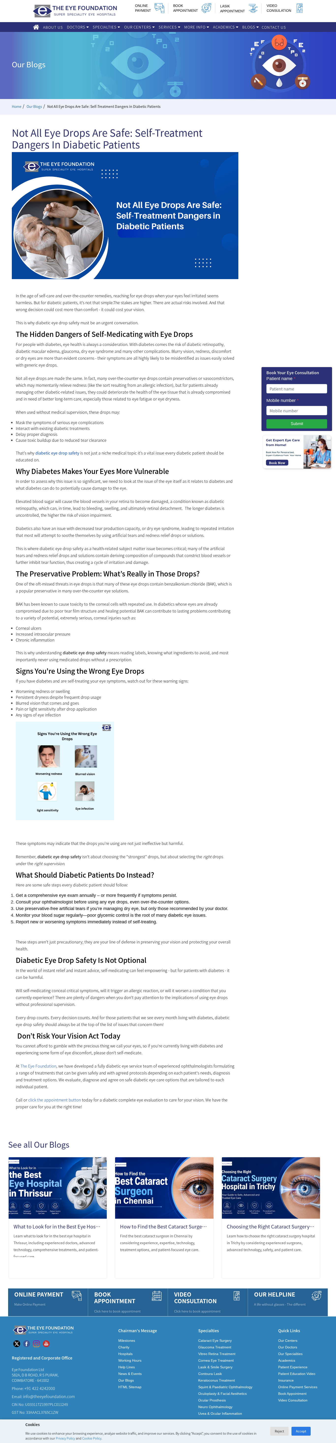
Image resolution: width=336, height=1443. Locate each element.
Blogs (249, 26)
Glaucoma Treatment (214, 1347)
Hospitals (125, 1354)
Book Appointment (292, 1394)
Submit (297, 424)
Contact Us (274, 27)
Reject (279, 1431)
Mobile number (282, 400)
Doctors (76, 26)
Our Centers (138, 26)
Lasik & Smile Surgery (215, 1367)
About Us (53, 27)
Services (168, 26)
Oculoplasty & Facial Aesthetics (222, 1394)
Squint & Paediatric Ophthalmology (225, 1387)
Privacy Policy (65, 1438)
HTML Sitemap (129, 1387)
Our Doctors (287, 1347)
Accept (301, 1431)
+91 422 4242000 (39, 1388)
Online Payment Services (297, 1387)
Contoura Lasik (210, 1374)
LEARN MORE (84, 1268)
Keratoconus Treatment (216, 1380)
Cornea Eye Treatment (216, 1360)
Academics (224, 26)
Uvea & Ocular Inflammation (220, 1413)
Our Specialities (290, 1354)
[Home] (36, 27)
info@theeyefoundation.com (49, 1396)
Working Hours (129, 1360)
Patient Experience (292, 1367)
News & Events (130, 1374)
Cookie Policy (91, 1438)
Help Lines (126, 1367)
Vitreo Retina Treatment (216, 1354)
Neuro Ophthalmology (215, 1407)
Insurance (286, 1380)
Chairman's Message (137, 1330)
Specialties (105, 26)
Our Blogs (34, 106)
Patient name (280, 378)
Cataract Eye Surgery (215, 1341)
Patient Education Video (296, 1374)
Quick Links (289, 1330)
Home (16, 106)
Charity (123, 1347)
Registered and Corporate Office (42, 1357)
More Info (195, 26)
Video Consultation (292, 1400)
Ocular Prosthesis (212, 1400)
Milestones (126, 1341)
